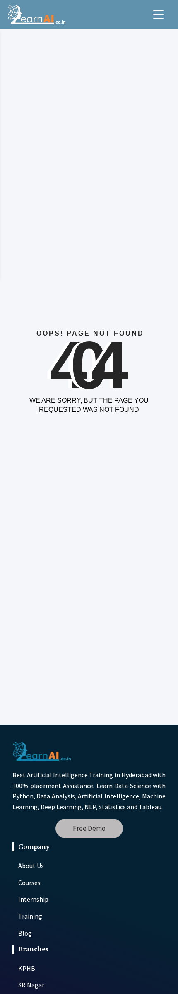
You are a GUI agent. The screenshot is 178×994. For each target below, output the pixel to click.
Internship (33, 899)
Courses (29, 882)
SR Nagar (31, 985)
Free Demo (89, 828)
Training (30, 916)
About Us (31, 865)
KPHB (26, 968)
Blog (25, 933)
